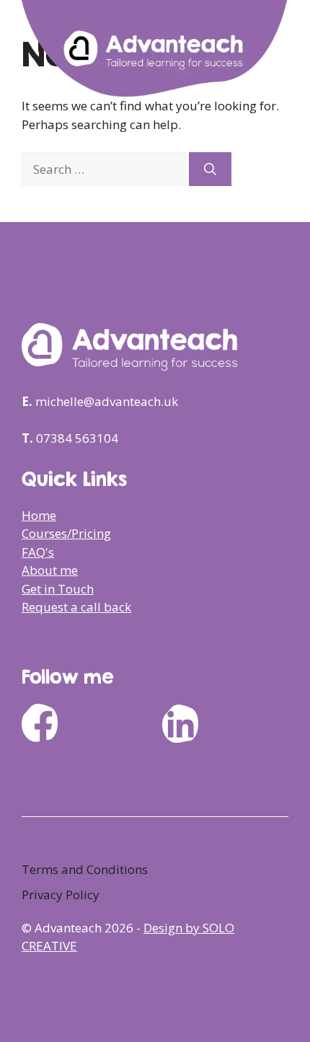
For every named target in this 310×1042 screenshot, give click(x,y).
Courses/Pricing (66, 533)
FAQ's (38, 552)
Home (39, 515)
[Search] (210, 169)
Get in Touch (58, 588)
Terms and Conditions (85, 869)
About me (50, 570)
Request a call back (76, 607)
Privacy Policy (60, 894)
